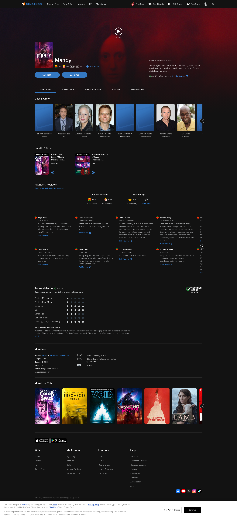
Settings (70, 465)
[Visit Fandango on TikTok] (199, 491)
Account (70, 461)
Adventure (64, 355)
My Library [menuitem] (101, 4)
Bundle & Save (68, 90)
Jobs (132, 486)
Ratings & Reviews (93, 90)
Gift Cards (102, 473)
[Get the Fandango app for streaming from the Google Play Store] (58, 440)
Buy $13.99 (74, 75)
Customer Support (138, 465)
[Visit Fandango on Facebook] (178, 491)
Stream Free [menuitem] (53, 4)
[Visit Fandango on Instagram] (194, 491)
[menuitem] (175, 4)
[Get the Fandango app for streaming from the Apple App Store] (42, 440)
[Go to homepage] (32, 4)
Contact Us (135, 473)
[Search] (213, 4)
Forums (133, 469)
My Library (71, 456)
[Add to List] (52, 172)
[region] (118, 510)
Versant (25, 505)
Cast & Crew (45, 90)
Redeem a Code (73, 473)
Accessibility (135, 482)
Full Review (43, 235)
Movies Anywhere (105, 469)
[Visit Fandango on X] (188, 491)
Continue (192, 510)
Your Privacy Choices (172, 510)
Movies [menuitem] (81, 4)
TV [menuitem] (90, 4)
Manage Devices (74, 469)
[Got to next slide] (202, 121)
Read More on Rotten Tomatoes (48, 188)
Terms (54, 505)
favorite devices (178, 76)
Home (37, 456)
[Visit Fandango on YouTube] (183, 491)
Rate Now (146, 204)
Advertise (134, 477)
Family (101, 461)
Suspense (54, 355)
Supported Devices (138, 461)
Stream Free (40, 469)
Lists (100, 456)
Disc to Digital (104, 465)
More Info (116, 90)
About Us (134, 456)
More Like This (137, 90)
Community (132, 204)
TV (36, 465)
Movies (38, 461)
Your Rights (54, 507)
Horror (45, 355)
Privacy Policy (93, 505)
